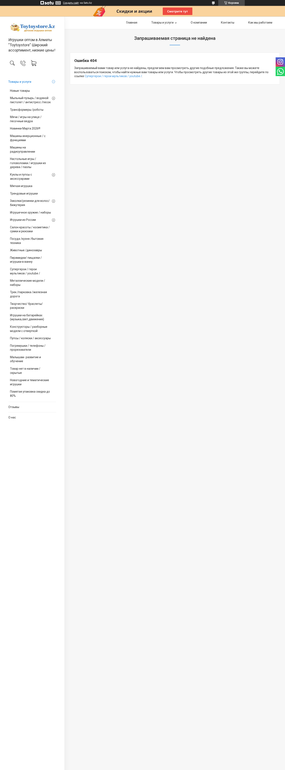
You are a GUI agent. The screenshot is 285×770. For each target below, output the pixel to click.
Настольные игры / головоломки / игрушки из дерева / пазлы (28, 163)
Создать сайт (71, 2)
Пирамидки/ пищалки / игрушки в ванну (26, 260)
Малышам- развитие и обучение (25, 359)
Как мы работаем (260, 22)
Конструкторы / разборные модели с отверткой (28, 329)
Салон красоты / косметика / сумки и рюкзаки (30, 229)
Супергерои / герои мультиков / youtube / (25, 271)
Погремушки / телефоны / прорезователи (27, 348)
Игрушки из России (23, 219)
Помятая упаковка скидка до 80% (30, 393)
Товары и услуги (19, 81)
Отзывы (13, 407)
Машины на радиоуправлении (22, 149)
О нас (12, 417)
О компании (199, 22)
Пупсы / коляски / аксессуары (30, 338)
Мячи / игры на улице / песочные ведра (26, 119)
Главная (131, 22)
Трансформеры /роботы (26, 109)
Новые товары (20, 90)
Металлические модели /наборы (27, 282)
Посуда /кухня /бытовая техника (26, 241)
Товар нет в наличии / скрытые (25, 370)
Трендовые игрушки (24, 193)
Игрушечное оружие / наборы (30, 212)
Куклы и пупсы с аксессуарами (21, 176)
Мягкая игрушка (21, 186)
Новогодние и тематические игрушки (29, 382)
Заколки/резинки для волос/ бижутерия (30, 203)
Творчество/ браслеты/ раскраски (26, 306)
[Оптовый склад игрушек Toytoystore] (32, 27)
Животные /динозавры (26, 250)
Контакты (227, 22)
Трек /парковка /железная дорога (28, 294)
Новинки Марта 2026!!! (25, 128)
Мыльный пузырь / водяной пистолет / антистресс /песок (30, 100)
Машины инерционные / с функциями (27, 138)
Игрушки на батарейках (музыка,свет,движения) (27, 317)
